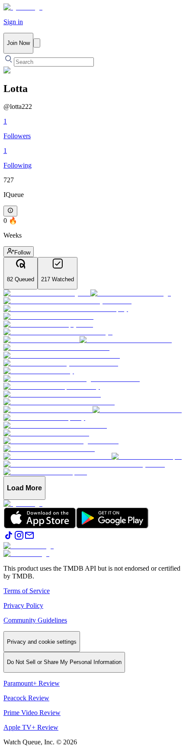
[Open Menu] (36, 43)
